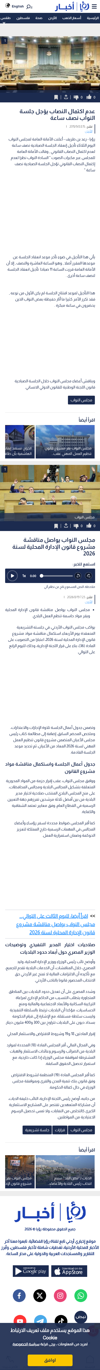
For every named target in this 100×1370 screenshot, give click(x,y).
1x (24, 575)
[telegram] (40, 1321)
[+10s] (88, 576)
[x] (39, 1295)
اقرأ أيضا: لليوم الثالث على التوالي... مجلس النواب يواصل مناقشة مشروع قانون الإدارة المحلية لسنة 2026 (55, 924)
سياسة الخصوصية (26, 1344)
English (18, 6)
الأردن (52, 18)
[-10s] (78, 576)
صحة (38, 18)
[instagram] (60, 1295)
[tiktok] (61, 1321)
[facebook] (19, 1295)
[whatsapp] (80, 1295)
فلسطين (23, 18)
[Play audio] (12, 576)
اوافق (50, 1360)
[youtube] (20, 1321)
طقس (6, 18)
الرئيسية (93, 18)
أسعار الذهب (71, 18)
